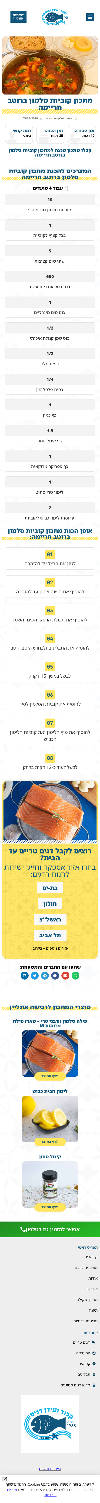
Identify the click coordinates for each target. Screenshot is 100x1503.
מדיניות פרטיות (85, 1320)
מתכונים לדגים (86, 1267)
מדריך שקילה (87, 1299)
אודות (93, 1278)
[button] (90, 17)
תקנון (93, 1310)
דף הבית (91, 1256)
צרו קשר (91, 1288)
